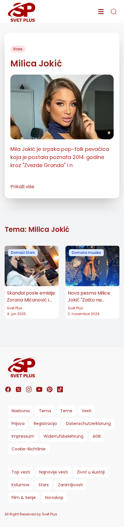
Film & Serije (24, 497)
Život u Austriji (91, 472)
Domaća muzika (86, 252)
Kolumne (20, 485)
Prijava (18, 423)
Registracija (45, 423)
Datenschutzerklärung (88, 423)
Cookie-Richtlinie (29, 449)
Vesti (86, 411)
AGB (97, 436)
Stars (17, 49)
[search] (113, 11)
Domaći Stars (23, 252)
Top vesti (21, 472)
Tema (45, 411)
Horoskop (54, 497)
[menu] (101, 12)
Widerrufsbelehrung (63, 436)
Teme (66, 411)
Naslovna (21, 411)
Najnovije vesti (53, 472)
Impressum (23, 436)
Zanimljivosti (70, 485)
